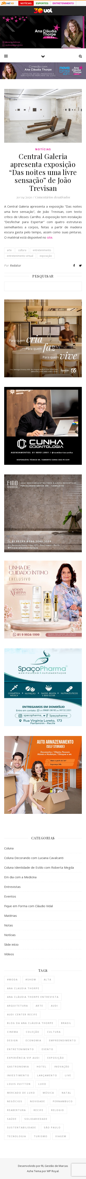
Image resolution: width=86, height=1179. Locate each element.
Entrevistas (12, 887)
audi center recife (22, 1014)
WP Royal (53, 1171)
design (12, 1040)
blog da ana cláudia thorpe (30, 1023)
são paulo (52, 1127)
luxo (42, 1083)
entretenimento (42, 250)
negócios (14, 1101)
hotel (42, 1066)
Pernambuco (63, 1101)
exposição (46, 256)
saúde (12, 1118)
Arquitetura (17, 1005)
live (68, 1075)
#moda (12, 979)
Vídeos (9, 954)
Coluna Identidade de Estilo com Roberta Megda (39, 867)
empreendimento (62, 1040)
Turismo (41, 1136)
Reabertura (16, 1110)
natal (66, 1092)
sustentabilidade (21, 1127)
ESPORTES (42, 3)
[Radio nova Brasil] (43, 78)
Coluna (9, 848)
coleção (32, 1031)
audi (54, 1005)
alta (47, 979)
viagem (60, 1136)
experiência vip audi (23, 1057)
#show (30, 979)
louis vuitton (19, 1083)
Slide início (11, 944)
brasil (66, 1023)
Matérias (10, 915)
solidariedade (36, 1118)
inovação (62, 1066)
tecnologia (16, 1136)
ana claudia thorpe (23, 988)
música (48, 1092)
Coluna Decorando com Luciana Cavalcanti (33, 858)
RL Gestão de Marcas (54, 1166)
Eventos (10, 896)
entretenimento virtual (20, 256)
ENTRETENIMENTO (63, 3)
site (49, 237)
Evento (47, 1049)
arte (9, 250)
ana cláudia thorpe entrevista (33, 996)
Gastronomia (18, 1066)
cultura (22, 250)
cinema (12, 1031)
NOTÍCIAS (26, 3)
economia (33, 1040)
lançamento (47, 1075)
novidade (37, 1101)
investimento (18, 1075)
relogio (57, 1110)
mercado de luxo (21, 1092)
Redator (15, 265)
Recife (38, 1110)
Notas (8, 925)
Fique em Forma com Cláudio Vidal (28, 906)
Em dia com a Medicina (20, 877)
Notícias (43, 149)
